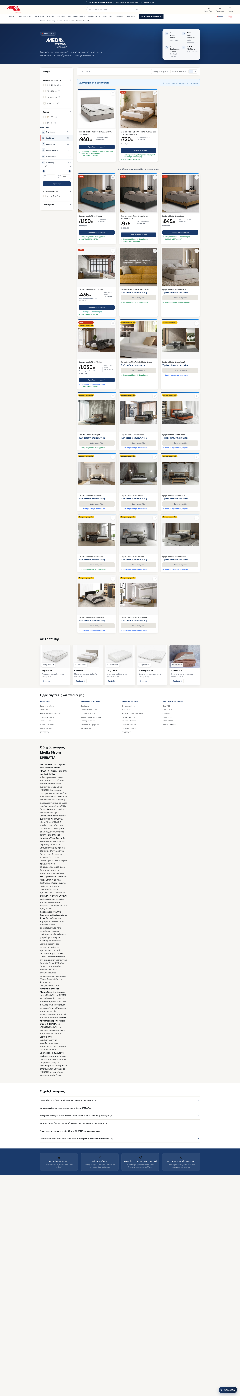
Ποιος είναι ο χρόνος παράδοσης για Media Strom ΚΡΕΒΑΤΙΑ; (68, 1100)
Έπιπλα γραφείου (47, 728)
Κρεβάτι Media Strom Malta (173, 495)
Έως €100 (166, 706)
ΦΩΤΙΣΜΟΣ (44, 710)
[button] (113, 93)
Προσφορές (131, 17)
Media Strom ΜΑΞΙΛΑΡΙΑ (90, 710)
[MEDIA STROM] (230, 17)
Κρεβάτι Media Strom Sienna (132, 435)
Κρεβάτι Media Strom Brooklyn (91, 617)
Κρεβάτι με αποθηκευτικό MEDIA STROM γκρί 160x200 (95, 133)
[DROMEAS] (220, 17)
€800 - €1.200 (168, 721)
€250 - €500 (167, 713)
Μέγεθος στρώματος (53, 80)
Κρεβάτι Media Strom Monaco (133, 495)
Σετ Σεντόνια (86, 728)
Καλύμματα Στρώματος (90, 724)
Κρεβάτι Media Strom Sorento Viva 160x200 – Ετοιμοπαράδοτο (138, 133)
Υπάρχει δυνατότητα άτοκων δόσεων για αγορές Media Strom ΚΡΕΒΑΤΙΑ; (73, 1123)
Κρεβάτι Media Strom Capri (173, 216)
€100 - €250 (167, 710)
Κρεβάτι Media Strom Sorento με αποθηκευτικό (134, 217)
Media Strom (63, 21)
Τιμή (45, 166)
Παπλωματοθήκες (88, 721)
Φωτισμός (108, 17)
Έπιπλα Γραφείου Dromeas (50, 713)
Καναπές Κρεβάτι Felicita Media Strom (136, 362)
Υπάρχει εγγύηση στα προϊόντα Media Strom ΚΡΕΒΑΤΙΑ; (65, 1108)
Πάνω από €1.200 (169, 724)
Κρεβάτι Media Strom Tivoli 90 (91, 289)
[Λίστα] (195, 71)
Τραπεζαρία (39, 17)
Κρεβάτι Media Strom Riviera (174, 289)
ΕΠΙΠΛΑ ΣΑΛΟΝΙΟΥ (47, 717)
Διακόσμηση (94, 17)
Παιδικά (50, 17)
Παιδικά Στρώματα (88, 713)
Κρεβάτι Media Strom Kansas (174, 556)
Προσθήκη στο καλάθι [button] (96, 147)
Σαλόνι (11, 17)
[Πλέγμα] (191, 71)
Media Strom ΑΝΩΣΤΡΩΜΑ (91, 717)
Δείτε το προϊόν (138, 298)
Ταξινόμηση (48, 204)
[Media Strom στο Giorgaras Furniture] (14, 9)
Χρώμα (46, 112)
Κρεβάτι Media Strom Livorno (132, 556)
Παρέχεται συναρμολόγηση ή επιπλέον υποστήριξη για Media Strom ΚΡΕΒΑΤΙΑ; (76, 1138)
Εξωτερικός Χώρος (76, 17)
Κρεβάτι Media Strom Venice (90, 362)
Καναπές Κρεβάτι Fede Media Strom (135, 289)
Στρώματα (85, 706)
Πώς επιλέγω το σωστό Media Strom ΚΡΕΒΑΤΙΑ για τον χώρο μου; (70, 1131)
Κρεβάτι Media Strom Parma (90, 216)
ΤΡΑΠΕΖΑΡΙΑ (44, 732)
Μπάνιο (119, 17)
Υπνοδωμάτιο (24, 17)
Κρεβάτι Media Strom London (91, 556)
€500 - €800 (167, 717)
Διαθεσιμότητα (50, 191)
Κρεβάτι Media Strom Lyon (89, 435)
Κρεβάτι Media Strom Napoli (90, 495)
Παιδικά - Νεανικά (47, 721)
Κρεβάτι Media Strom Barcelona (134, 617)
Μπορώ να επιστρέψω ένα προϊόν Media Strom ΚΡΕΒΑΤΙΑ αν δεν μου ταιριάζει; (76, 1115)
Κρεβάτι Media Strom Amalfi (173, 362)
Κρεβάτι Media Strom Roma (173, 435)
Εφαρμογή (57, 184)
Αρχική (42, 21)
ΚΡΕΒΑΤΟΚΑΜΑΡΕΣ (47, 724)
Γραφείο (61, 17)
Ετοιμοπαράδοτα (152, 17)
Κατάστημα (51, 21)
